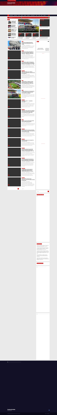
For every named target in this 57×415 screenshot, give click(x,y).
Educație (25, 15)
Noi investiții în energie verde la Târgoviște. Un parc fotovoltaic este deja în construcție (28, 179)
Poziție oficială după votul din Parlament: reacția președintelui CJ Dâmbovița (14, 30)
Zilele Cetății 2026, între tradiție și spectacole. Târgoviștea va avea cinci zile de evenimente (28, 72)
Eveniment (28, 15)
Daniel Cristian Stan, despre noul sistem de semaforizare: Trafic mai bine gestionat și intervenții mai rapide (28, 131)
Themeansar (19, 413)
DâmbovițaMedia (25, 31)
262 (22, 188)
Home (45, 413)
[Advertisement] (28, 10)
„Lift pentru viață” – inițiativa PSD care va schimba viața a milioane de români (13, 22)
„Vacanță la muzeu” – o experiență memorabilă (28, 38)
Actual (19, 15)
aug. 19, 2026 (23, 74)
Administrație (15, 15)
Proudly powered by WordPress (10, 413)
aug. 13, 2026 (23, 132)
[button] (38, 25)
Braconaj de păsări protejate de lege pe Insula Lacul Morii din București (44, 38)
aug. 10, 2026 (23, 181)
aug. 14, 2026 (21, 31)
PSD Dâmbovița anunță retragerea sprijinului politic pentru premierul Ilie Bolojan (13, 34)
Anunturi (44, 15)
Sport (41, 15)
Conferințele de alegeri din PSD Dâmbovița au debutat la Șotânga (14, 26)
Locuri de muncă (33, 15)
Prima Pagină (11, 15)
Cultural (22, 15)
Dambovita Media (11, 3)
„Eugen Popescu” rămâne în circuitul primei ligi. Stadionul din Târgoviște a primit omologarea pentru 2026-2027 (27, 82)
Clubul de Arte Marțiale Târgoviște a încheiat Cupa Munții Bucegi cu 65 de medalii (27, 43)
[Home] (8, 15)
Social (39, 15)
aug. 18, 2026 (23, 84)
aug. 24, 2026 (23, 54)
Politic (36, 15)
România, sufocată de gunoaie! (44, 27)
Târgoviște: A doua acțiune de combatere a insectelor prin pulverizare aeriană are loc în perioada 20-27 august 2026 (28, 111)
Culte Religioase (23, 168)
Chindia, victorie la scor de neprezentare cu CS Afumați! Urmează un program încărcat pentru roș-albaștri (28, 92)
